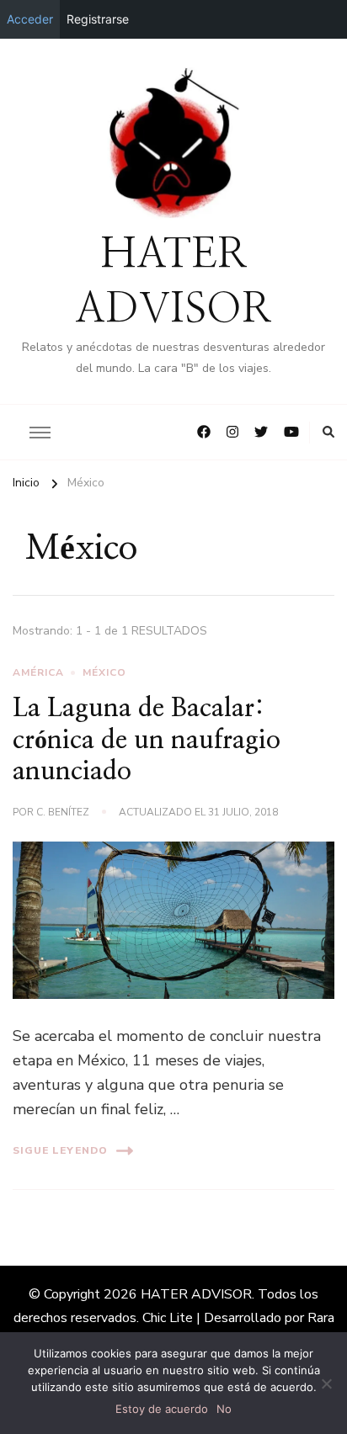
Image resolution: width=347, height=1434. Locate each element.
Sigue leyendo (60, 1150)
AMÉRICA (38, 672)
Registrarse (98, 19)
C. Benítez (62, 812)
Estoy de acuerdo (161, 1408)
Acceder (30, 19)
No (224, 1408)
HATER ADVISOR (196, 1294)
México (104, 672)
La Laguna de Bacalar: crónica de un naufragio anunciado (146, 740)
